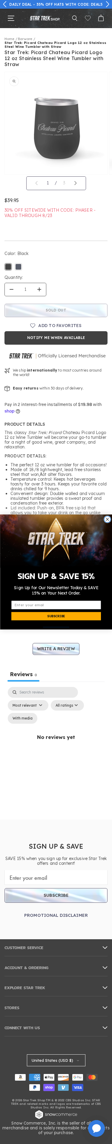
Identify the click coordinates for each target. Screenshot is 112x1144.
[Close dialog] (107, 519)
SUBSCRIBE (56, 616)
